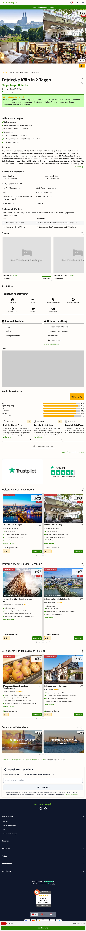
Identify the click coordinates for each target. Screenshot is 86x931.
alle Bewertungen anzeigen (43, 446)
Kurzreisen (6, 760)
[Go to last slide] (79, 727)
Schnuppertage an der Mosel (55, 686)
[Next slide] (82, 233)
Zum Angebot (37, 551)
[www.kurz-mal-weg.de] (9, 3)
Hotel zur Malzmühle (50, 602)
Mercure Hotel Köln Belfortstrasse (13, 604)
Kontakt (5, 821)
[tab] (39, 754)
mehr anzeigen (79, 167)
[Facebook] (45, 809)
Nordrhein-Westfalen (31, 760)
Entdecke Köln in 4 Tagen (54, 525)
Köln (43, 760)
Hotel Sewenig (49, 689)
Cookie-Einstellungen (10, 834)
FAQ (4, 830)
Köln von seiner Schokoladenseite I (57, 599)
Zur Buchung (46, 278)
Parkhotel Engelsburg (9, 691)
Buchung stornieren (9, 825)
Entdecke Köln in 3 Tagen (12, 525)
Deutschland (17, 760)
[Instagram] (40, 809)
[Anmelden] (77, 3)
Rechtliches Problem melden (73, 452)
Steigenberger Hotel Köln (16, 85)
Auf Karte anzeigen (8, 92)
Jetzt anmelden (43, 787)
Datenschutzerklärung (71, 794)
